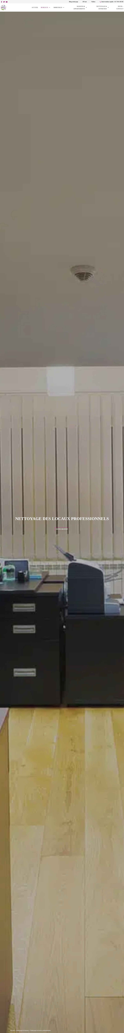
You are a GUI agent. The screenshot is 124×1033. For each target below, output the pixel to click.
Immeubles (58, 7)
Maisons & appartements (79, 8)
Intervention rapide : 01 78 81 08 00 (112, 1)
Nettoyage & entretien (101, 8)
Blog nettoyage (73, 1)
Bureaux (44, 7)
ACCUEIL (35, 7)
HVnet (85, 1)
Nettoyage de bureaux (22, 1030)
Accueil (12, 1030)
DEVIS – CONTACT (119, 8)
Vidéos (93, 1)
